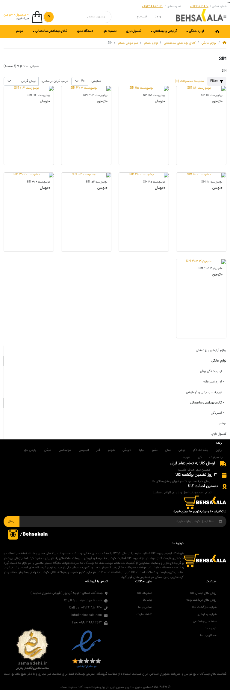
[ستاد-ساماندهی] (32, 649)
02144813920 (199, 7)
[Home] (224, 43)
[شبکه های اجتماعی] (28, 534)
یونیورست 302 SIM (38, 182)
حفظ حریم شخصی (205, 621)
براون (219, 450)
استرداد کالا (144, 593)
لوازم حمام (151, 43)
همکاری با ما (208, 635)
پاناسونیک (216, 457)
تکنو (155, 450)
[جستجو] (49, 17)
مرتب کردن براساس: (54, 81)
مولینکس (65, 450)
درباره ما (211, 628)
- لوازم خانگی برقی (213, 371)
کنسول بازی (218, 434)
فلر (98, 450)
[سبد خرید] (205, 502)
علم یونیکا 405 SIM (211, 269)
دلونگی (126, 450)
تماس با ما (145, 607)
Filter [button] (214, 81)
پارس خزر (30, 450)
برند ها (147, 600)
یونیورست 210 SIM (154, 182)
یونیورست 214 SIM (39, 96)
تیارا (141, 450)
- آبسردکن (218, 413)
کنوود (186, 457)
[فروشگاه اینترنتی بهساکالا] (199, 17)
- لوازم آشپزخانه (214, 381)
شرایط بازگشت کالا (204, 607)
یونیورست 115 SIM (154, 96)
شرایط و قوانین (207, 614)
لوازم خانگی (209, 43)
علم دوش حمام (128, 43)
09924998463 (152, 7)
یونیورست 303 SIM (95, 96)
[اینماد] (86, 649)
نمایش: (96, 81)
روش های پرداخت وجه (201, 600)
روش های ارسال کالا (203, 593)
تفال (168, 450)
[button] (224, 16)
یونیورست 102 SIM (97, 182)
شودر (111, 450)
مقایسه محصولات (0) (189, 81)
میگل (47, 450)
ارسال (11, 521)
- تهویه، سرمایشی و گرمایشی (206, 392)
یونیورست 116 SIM (212, 96)
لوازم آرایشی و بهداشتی (211, 350)
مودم (223, 423)
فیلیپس (84, 450)
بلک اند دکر (200, 450)
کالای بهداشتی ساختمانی (180, 43)
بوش (181, 450)
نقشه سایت (144, 614)
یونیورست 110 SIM (212, 182)
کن (200, 457)
